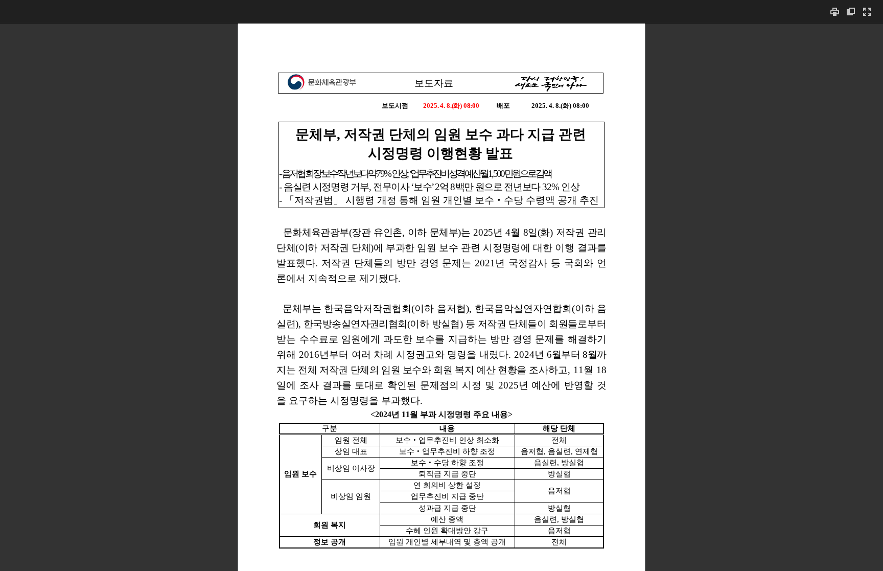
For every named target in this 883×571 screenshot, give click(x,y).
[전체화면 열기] (867, 11)
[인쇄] (834, 11)
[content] (441, 297)
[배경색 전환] (851, 11)
